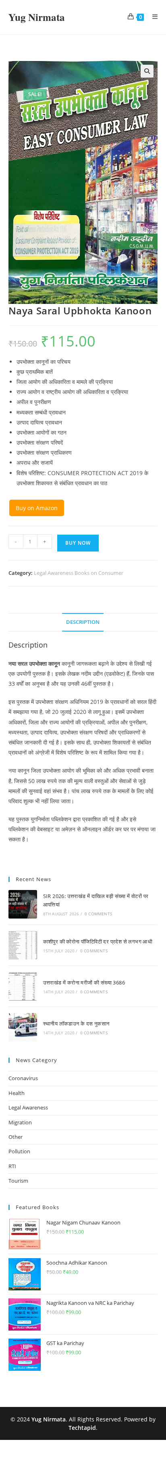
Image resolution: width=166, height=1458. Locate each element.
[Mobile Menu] (152, 17)
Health (16, 1093)
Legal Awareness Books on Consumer (78, 572)
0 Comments (98, 914)
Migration (20, 1122)
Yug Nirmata (36, 17)
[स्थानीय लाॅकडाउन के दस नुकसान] (22, 1027)
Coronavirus (23, 1078)
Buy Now (78, 542)
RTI (12, 1166)
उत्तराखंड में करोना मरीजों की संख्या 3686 (84, 982)
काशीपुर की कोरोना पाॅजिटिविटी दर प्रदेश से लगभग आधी (98, 941)
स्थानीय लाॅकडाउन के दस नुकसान (76, 1023)
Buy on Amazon (37, 508)
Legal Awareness (28, 1107)
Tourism (18, 1180)
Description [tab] (83, 622)
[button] (147, 71)
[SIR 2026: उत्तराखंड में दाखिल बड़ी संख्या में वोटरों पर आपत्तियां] (22, 904)
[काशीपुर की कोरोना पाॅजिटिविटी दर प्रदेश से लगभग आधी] (22, 945)
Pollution (19, 1151)
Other (15, 1136)
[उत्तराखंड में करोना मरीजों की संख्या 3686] (22, 986)
